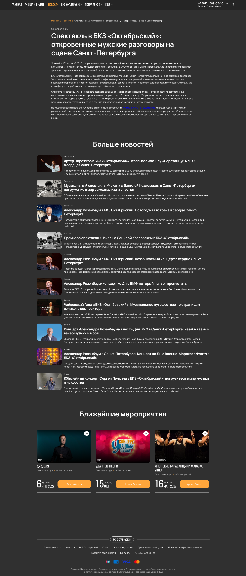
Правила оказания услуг (151, 547)
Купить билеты (74, 484)
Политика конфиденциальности (185, 547)
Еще (107, 4)
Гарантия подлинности (103, 552)
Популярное (92, 4)
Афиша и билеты (35, 4)
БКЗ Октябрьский (71, 4)
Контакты (125, 552)
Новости (53, 4)
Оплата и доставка (123, 547)
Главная (17, 4)
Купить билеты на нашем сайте (139, 107)
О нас (105, 547)
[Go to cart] (233, 4)
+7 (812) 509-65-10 (210, 3)
